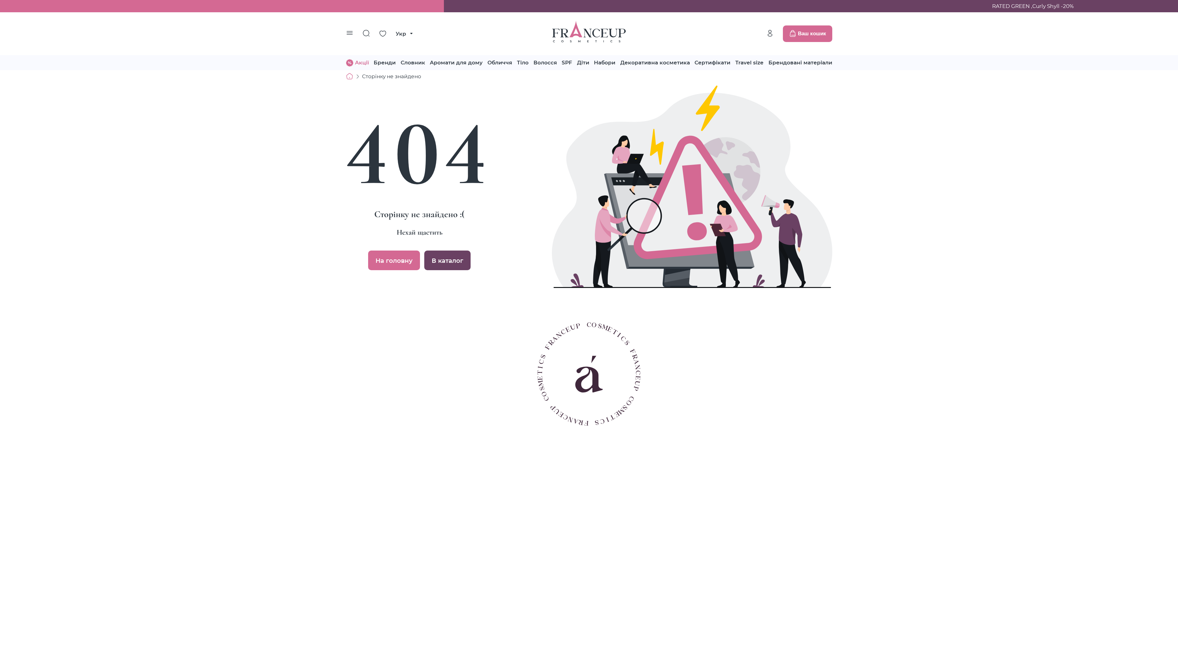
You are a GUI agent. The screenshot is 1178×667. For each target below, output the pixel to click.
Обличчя (499, 62)
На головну (394, 260)
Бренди (385, 62)
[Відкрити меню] (349, 33)
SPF (567, 62)
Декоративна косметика (655, 62)
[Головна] (349, 76)
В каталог (447, 260)
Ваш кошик (812, 33)
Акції (362, 62)
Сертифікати (712, 62)
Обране (383, 33)
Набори (604, 62)
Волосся (545, 62)
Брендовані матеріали (800, 62)
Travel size (749, 62)
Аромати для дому (456, 62)
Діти (583, 62)
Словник (413, 62)
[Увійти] (770, 33)
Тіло (523, 62)
